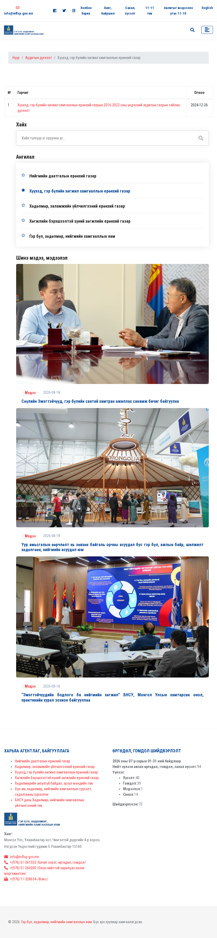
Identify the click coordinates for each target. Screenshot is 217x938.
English (207, 8)
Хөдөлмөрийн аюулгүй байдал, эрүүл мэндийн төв (54, 783)
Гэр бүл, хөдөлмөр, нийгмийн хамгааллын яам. (57, 922)
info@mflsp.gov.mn (24, 857)
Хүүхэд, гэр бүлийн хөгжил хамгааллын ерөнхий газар (79, 191)
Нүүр (16, 58)
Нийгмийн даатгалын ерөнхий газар (62, 176)
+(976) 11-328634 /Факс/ (29, 879)
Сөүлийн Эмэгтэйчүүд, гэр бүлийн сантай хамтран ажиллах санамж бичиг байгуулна (100, 401)
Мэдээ (30, 393)
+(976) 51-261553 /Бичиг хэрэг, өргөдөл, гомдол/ (48, 862)
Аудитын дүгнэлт (38, 58)
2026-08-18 (51, 392)
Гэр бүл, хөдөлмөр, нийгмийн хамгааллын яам (72, 236)
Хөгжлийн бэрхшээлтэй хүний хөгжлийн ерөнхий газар (79, 221)
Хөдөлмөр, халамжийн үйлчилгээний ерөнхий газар (77, 206)
